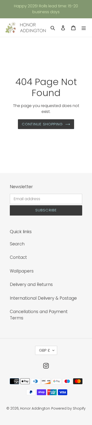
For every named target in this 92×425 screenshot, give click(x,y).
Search (17, 244)
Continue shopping (42, 124)
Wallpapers (22, 271)
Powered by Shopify (68, 408)
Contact (18, 257)
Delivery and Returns (31, 284)
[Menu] (84, 27)
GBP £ (44, 350)
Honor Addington (35, 408)
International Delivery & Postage (43, 298)
